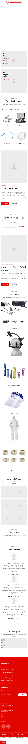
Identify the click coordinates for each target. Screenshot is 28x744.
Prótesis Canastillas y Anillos (14, 385)
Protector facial (14, 413)
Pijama (14, 441)
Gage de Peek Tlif (14, 470)
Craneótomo (14, 328)
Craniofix (7, 125)
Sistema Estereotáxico (14, 357)
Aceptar (3, 742)
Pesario (20, 125)
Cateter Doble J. (7, 143)
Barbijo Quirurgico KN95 (20, 143)
